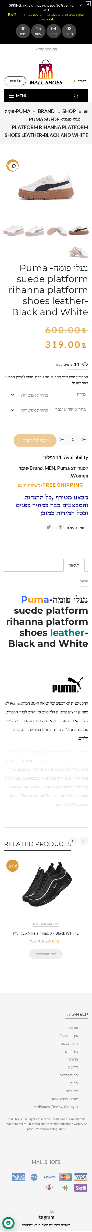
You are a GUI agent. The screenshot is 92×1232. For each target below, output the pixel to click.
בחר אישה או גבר (70, 409)
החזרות (73, 1059)
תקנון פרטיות (69, 1075)
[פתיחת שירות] (8, 1223)
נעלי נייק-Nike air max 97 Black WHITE (46, 933)
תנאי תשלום (69, 1043)
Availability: (75, 457)
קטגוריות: (79, 468)
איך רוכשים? (69, 1035)
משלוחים (71, 1051)
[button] (13, 166)
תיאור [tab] (73, 565)
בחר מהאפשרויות (46, 954)
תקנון (74, 1083)
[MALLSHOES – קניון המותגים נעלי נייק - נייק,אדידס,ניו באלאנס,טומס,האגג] (46, 71)
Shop (69, 111)
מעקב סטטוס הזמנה (64, 1099)
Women (79, 476)
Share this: (75, 528)
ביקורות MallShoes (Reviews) (55, 1106)
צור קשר (72, 1091)
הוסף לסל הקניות (35, 440)
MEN (50, 468)
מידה (81, 394)
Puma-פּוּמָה (17, 111)
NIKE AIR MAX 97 (46, 924)
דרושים (72, 1067)
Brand (46, 111)
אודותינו (72, 1027)
